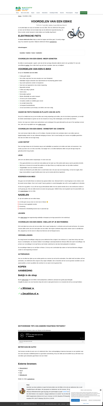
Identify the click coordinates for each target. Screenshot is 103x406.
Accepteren (75, 400)
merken (27, 65)
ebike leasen (24, 217)
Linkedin (65, 391)
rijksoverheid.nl (23, 368)
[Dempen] (26, 336)
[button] (100, 390)
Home (19, 16)
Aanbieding (39, 52)
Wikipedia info (23, 375)
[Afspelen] (22, 335)
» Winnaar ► (27, 288)
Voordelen (22, 52)
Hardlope (69, 403)
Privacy (87, 403)
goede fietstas (24, 191)
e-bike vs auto (42, 124)
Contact (63, 403)
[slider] (31, 336)
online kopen (25, 279)
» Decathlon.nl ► (30, 293)
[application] (51, 336)
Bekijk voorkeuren (95, 400)
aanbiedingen (53, 41)
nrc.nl (21, 370)
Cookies (84, 403)
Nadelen (28, 52)
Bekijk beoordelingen (51, 403)
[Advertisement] (21, 2)
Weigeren (84, 400)
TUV (21, 372)
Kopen (33, 52)
